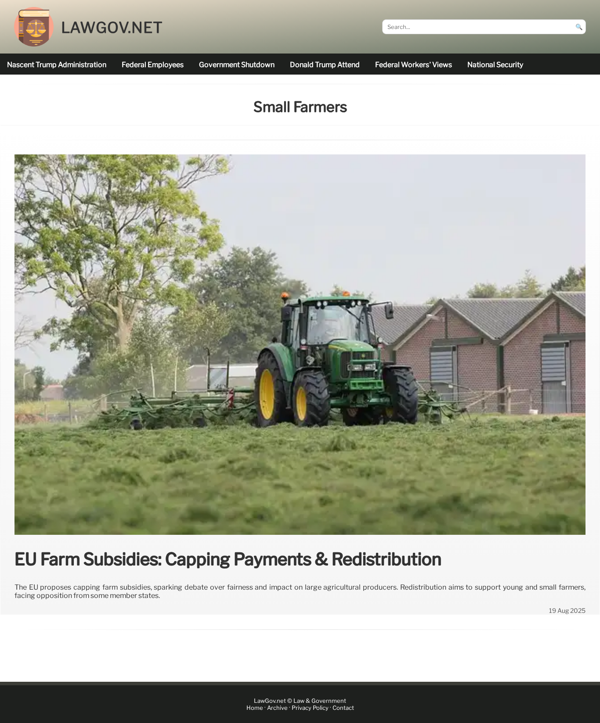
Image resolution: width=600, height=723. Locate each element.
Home (254, 708)
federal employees (153, 65)
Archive (277, 708)
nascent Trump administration (56, 65)
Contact (343, 708)
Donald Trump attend (325, 65)
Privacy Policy (310, 708)
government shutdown (237, 65)
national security (495, 65)
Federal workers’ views (413, 65)
